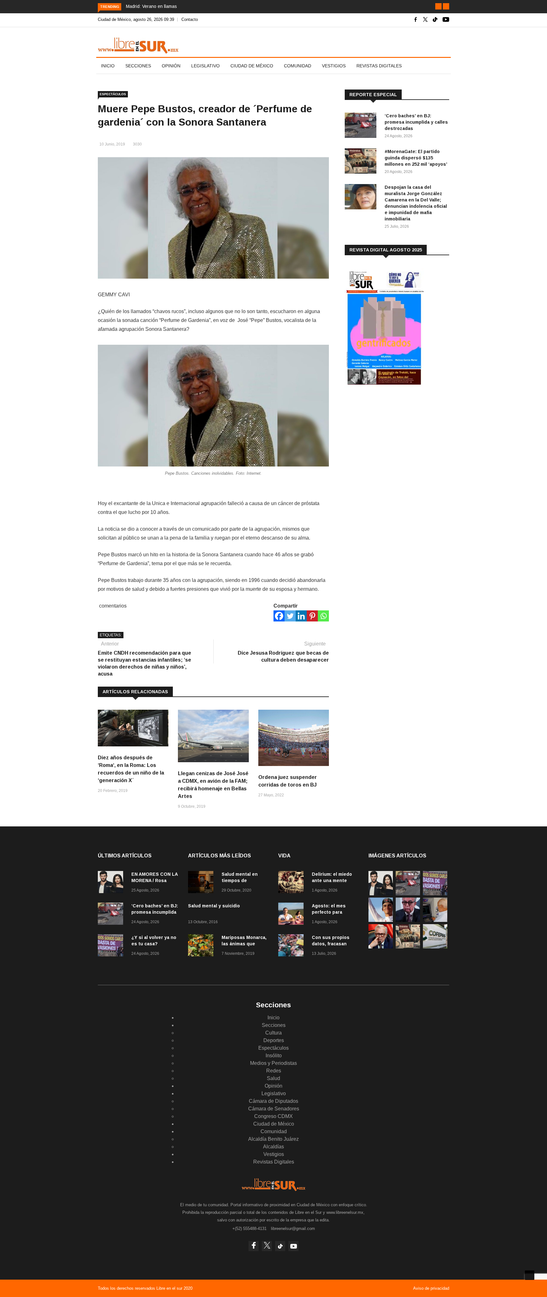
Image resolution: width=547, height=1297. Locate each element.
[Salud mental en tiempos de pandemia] (202, 883)
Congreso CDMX (273, 1116)
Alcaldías (273, 1146)
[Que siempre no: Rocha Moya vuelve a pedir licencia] (408, 920)
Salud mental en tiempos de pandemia (240, 880)
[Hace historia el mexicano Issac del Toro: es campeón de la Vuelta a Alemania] (380, 920)
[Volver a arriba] (529, 1275)
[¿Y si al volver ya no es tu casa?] (112, 946)
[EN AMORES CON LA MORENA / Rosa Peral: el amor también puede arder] (112, 883)
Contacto (189, 19)
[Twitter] (290, 615)
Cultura (273, 1032)
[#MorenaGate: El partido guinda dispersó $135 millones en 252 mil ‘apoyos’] (362, 162)
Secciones (138, 65)
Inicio (108, 65)
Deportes (273, 1040)
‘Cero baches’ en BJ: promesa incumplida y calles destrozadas (416, 122)
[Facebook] (279, 615)
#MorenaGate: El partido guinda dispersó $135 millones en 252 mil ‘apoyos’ (416, 158)
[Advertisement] (392, 442)
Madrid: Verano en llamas (151, 6)
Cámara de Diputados (273, 1101)
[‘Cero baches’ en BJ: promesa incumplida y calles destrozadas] (362, 126)
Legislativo (205, 65)
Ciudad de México (251, 65)
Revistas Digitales (379, 65)
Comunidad (297, 65)
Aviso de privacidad (431, 1288)
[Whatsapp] (323, 615)
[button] (438, 6)
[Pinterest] (312, 615)
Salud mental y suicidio (214, 905)
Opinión (171, 65)
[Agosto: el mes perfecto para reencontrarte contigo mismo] (292, 915)
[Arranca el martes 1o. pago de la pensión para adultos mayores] (435, 920)
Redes (273, 1070)
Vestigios (334, 65)
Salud (273, 1078)
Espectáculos (113, 94)
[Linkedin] (301, 615)
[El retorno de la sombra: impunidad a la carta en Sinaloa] (380, 946)
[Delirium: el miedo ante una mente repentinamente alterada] (292, 883)
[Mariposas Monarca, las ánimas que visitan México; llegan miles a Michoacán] (202, 946)
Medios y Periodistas (273, 1063)
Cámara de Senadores (273, 1108)
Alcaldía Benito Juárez (273, 1139)
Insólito (274, 1055)
